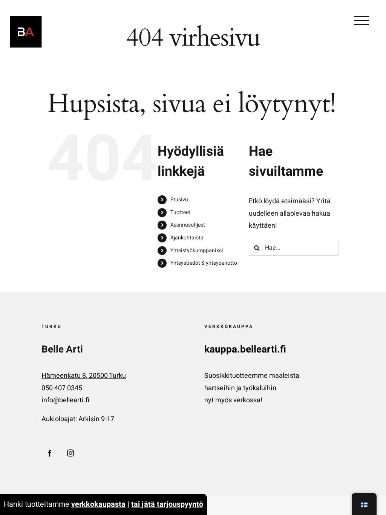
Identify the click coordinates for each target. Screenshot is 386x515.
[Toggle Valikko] (361, 20)
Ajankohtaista (187, 238)
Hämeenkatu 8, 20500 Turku (83, 376)
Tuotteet (180, 212)
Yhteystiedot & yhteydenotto (203, 263)
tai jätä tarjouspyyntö (167, 504)
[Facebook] (49, 452)
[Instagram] (70, 452)
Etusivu (179, 200)
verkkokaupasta (98, 504)
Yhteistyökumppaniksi (196, 250)
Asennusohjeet (187, 225)
